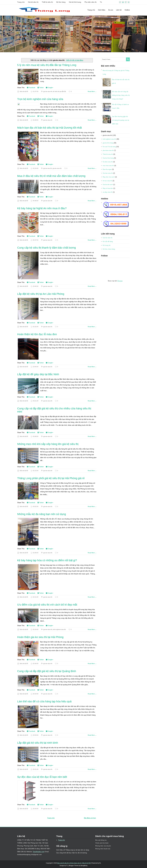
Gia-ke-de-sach (108, 184)
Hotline (127, 10)
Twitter (41, 87)
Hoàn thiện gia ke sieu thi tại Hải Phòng (40, 637)
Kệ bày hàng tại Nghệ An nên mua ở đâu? (42, 208)
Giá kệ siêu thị (33, 2)
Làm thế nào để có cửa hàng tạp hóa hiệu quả (44, 701)
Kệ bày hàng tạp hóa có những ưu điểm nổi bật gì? (47, 560)
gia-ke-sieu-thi (47, 91)
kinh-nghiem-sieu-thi (59, 629)
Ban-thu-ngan (107, 169)
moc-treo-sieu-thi (108, 165)
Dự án (110, 10)
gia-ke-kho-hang (108, 143)
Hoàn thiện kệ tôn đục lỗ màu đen (37, 334)
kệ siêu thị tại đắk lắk (59, 91)
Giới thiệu (101, 10)
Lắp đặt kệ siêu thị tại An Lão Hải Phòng (40, 293)
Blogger (119, 281)
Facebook (31, 87)
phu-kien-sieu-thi (108, 150)
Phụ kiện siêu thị (90, 2)
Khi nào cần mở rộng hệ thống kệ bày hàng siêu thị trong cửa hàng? (121, 95)
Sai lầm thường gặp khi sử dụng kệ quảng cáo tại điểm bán (120, 120)
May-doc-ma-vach (109, 177)
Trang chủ (21, 2)
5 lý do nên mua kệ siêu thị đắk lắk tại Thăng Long (46, 65)
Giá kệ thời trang (75, 2)
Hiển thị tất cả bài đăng (74, 60)
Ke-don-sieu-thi (108, 162)
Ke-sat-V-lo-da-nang (109, 147)
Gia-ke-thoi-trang (108, 158)
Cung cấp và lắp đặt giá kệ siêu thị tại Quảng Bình (46, 671)
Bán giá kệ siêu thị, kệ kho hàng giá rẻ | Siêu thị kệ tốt (73, 863)
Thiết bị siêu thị (47, 2)
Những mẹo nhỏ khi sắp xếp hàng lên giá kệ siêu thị (47, 444)
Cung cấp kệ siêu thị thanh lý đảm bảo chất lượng (46, 247)
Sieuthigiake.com (38, 852)
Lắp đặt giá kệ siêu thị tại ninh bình (37, 742)
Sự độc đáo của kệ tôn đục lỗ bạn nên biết (42, 776)
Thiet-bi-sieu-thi (108, 154)
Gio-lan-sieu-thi (108, 173)
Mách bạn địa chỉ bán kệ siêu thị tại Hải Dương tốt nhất (49, 127)
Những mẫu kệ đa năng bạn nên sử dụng (41, 514)
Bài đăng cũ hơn (90, 818)
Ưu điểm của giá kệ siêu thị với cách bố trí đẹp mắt (47, 604)
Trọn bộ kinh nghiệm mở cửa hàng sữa (40, 99)
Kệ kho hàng (60, 2)
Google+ (50, 87)
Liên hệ (119, 10)
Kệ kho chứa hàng (109, 249)
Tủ (101, 2)
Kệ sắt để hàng (108, 241)
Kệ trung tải (106, 245)
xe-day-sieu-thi (107, 192)
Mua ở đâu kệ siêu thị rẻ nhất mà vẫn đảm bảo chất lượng (51, 175)
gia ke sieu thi (47, 168)
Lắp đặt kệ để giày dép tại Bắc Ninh (38, 374)
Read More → (92, 91)
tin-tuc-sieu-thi (107, 181)
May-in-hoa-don (108, 188)
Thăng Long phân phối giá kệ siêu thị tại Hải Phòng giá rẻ (51, 478)
